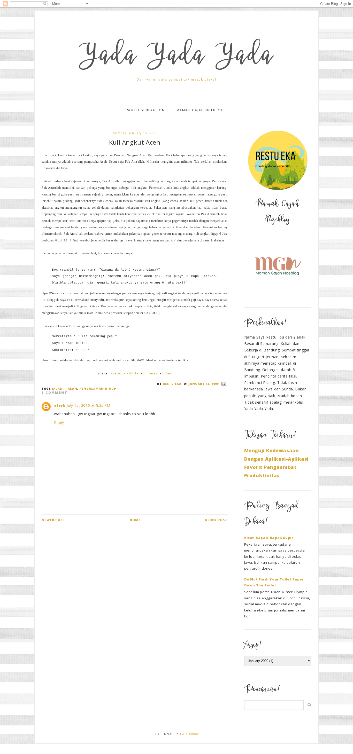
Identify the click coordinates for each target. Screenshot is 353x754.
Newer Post (53, 520)
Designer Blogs (189, 734)
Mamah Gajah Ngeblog (200, 110)
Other (167, 373)
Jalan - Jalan (64, 388)
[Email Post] (223, 384)
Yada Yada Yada (176, 57)
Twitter (134, 373)
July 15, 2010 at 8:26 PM (88, 405)
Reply (59, 422)
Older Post (216, 520)
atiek (59, 405)
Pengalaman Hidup (97, 388)
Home (135, 520)
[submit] (309, 705)
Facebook (118, 373)
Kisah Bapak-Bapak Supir (268, 537)
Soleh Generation (146, 110)
